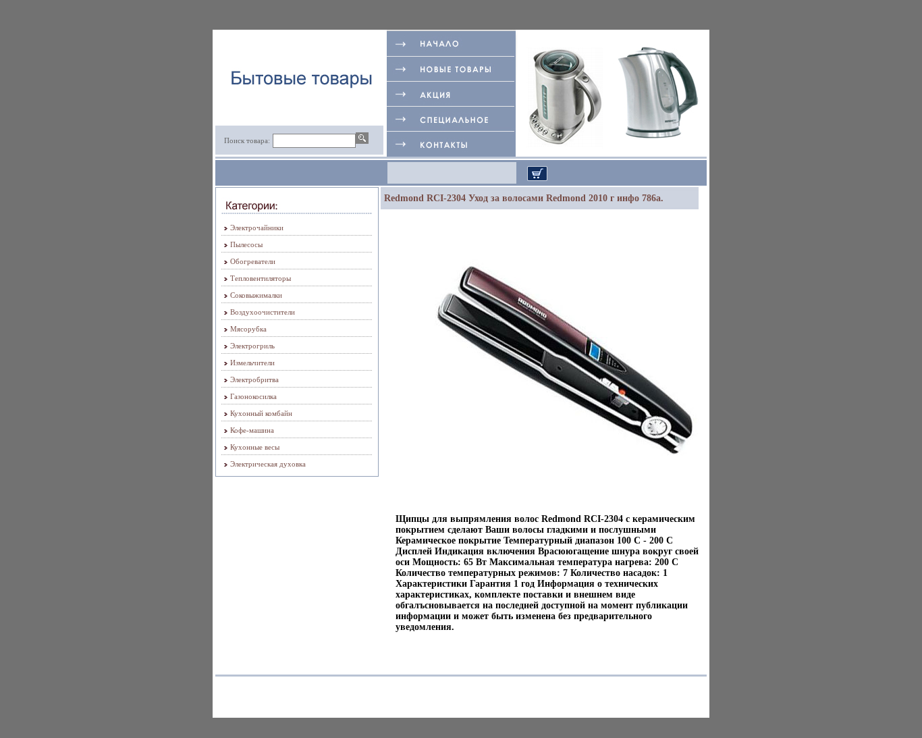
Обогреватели (252, 261)
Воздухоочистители (262, 312)
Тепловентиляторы (260, 278)
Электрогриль (252, 346)
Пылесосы (246, 244)
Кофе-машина (252, 430)
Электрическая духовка (268, 464)
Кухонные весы (254, 447)
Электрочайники (256, 227)
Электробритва (254, 379)
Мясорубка (248, 329)
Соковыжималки (256, 295)
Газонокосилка (253, 396)
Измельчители (252, 363)
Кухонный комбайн (261, 413)
